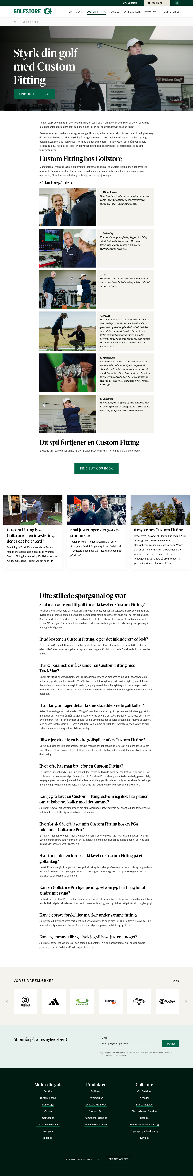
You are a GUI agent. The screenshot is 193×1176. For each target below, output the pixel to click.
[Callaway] (139, 1001)
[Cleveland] (167, 1001)
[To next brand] (186, 1001)
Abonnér (170, 1043)
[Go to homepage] (34, 11)
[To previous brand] (7, 1001)
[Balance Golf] (82, 1001)
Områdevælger (119, 1159)
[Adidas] (54, 1001)
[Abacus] (25, 1001)
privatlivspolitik (120, 1055)
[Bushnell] (111, 1001)
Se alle (176, 980)
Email (104, 1037)
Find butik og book (34, 94)
